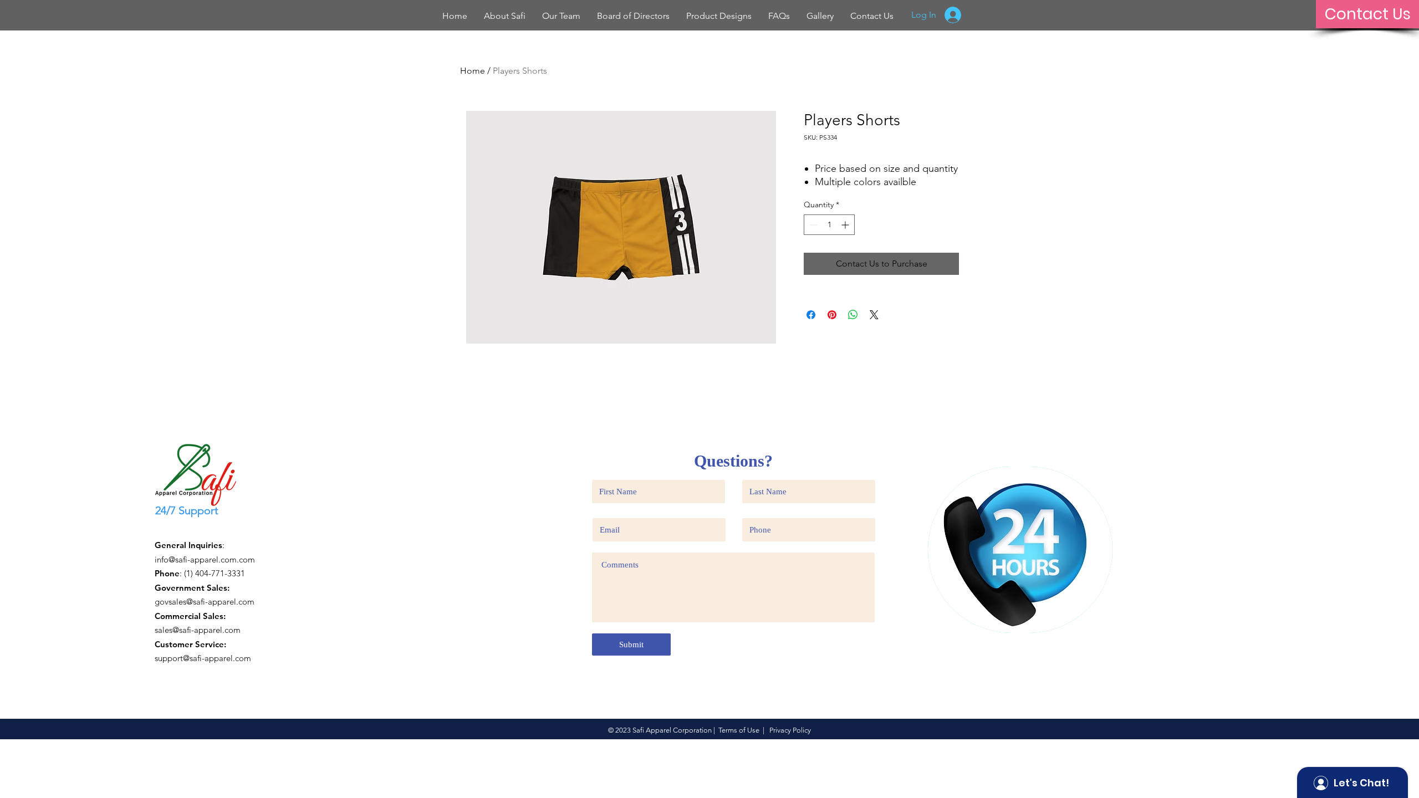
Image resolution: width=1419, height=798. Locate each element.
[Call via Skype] (175, 529)
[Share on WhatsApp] (853, 314)
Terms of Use (738, 730)
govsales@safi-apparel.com (204, 601)
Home (472, 70)
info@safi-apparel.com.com (205, 559)
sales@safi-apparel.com (198, 630)
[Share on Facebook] (811, 314)
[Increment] (846, 224)
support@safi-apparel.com (203, 658)
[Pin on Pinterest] (832, 314)
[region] (1020, 550)
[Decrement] (812, 224)
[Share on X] (874, 314)
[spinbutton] (829, 224)
